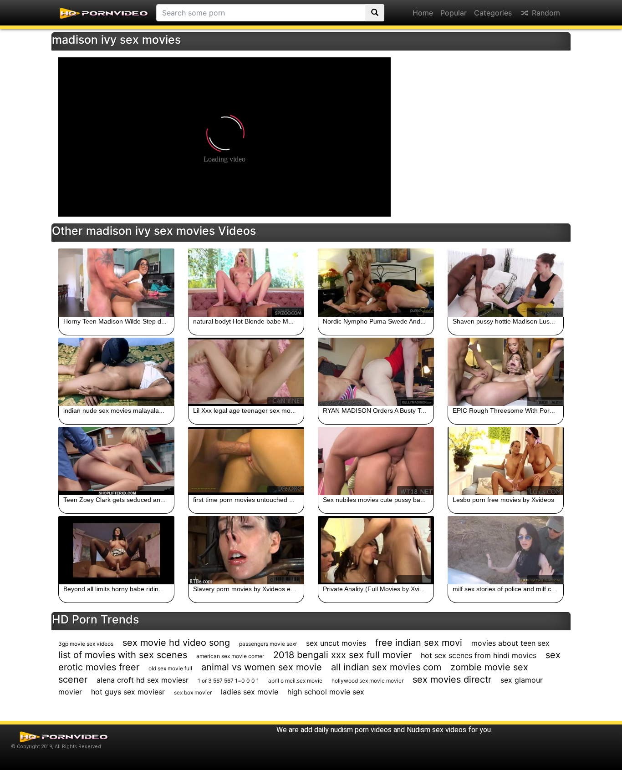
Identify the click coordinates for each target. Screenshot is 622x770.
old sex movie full (170, 668)
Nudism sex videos (436, 729)
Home (423, 12)
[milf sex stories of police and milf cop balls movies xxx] (506, 550)
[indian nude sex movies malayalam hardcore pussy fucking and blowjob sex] (116, 372)
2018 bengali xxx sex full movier (342, 654)
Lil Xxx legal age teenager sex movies (247, 410)
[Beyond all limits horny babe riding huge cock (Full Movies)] (116, 550)
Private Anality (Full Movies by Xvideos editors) (390, 589)
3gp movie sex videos (85, 643)
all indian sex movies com (386, 667)
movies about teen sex (510, 643)
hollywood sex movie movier (367, 680)
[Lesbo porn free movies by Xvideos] (506, 461)
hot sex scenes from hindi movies (478, 655)
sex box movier (193, 692)
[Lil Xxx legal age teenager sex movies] (246, 372)
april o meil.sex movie (295, 680)
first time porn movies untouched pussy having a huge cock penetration (295, 499)
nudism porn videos (361, 729)
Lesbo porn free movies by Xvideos (503, 499)
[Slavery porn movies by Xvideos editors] (246, 550)
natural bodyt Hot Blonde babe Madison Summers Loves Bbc (281, 321)
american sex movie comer (230, 656)
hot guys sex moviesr (128, 691)
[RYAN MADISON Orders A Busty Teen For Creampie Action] (376, 372)
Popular (453, 12)
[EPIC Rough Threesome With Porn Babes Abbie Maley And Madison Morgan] (506, 372)
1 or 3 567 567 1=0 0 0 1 (228, 680)
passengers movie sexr (268, 643)
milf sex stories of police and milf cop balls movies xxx (530, 589)
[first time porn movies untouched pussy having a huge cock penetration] (246, 461)
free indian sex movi (418, 642)
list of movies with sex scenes (122, 654)
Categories (493, 12)
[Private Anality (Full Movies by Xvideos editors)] (376, 550)
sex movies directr (452, 679)
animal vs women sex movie (261, 667)
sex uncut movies (336, 643)
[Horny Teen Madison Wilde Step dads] (116, 282)
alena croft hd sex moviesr (143, 679)
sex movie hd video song (176, 642)
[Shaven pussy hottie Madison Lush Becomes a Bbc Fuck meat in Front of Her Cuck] (506, 282)
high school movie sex (325, 691)
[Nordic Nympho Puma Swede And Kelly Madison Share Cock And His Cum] (376, 282)
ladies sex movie (249, 691)
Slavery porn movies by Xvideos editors (249, 589)
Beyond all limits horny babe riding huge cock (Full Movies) (148, 589)
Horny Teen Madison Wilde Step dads (117, 321)
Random (545, 12)
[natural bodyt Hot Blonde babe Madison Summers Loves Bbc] (246, 282)
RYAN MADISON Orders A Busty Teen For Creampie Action (408, 410)
